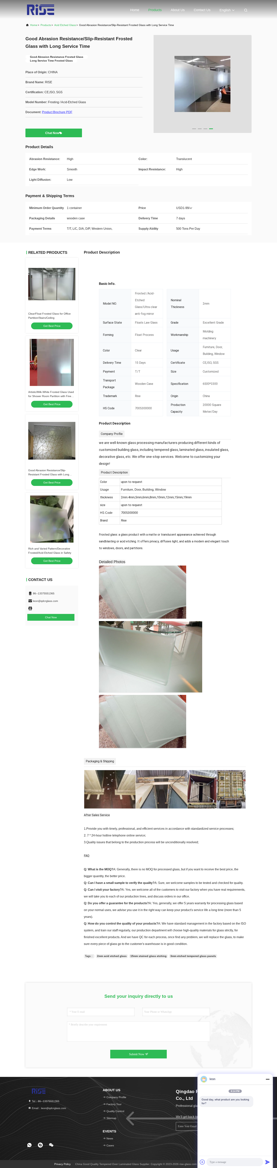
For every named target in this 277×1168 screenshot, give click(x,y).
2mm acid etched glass (112, 956)
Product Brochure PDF (57, 112)
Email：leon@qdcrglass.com (48, 1108)
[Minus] (267, 1079)
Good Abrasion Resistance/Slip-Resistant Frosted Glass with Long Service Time (48, 474)
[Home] (40, 9)
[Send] (268, 1162)
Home (134, 10)
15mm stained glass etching (148, 956)
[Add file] (202, 1162)
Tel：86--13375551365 (45, 1101)
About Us (178, 10)
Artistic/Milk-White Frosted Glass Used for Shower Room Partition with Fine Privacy (51, 396)
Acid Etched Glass (65, 25)
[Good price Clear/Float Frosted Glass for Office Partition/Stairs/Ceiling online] (51, 284)
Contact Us (202, 10)
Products (155, 10)
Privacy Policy (62, 1164)
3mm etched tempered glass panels (193, 956)
